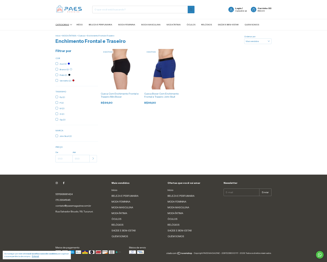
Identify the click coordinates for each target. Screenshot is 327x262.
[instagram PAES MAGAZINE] (57, 182)
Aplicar (93, 158)
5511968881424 (64, 194)
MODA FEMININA (126, 24)
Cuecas (81, 35)
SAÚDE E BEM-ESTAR (228, 24)
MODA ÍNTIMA (174, 24)
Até (74, 152)
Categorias (62, 24)
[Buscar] (191, 9)
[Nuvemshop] (179, 254)
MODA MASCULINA (151, 24)
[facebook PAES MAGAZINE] (64, 182)
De (57, 152)
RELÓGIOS (206, 24)
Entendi (35, 256)
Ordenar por (250, 36)
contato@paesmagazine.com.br (73, 205)
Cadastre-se (241, 11)
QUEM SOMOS (252, 24)
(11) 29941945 (63, 199)
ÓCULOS (191, 24)
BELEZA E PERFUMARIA (100, 24)
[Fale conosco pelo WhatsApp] (320, 255)
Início (79, 24)
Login (238, 8)
